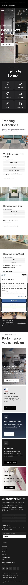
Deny (14, 309)
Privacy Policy (22, 573)
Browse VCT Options (7, 178)
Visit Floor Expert (10, 462)
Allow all (14, 300)
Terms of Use (15, 573)
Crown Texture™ (14, 165)
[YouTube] (14, 568)
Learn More (9, 434)
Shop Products (10, 407)
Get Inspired (9, 487)
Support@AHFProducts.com (8, 562)
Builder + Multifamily (12, 2)
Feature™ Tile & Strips (14, 170)
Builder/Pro (4, 549)
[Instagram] (7, 568)
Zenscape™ (14, 262)
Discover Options (6, 44)
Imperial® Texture (14, 162)
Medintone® (14, 214)
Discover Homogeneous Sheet (9, 226)
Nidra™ (14, 259)
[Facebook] (3, 568)
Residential (3, 2)
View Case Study (22, 323)
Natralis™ (14, 216)
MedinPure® (14, 211)
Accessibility (5, 575)
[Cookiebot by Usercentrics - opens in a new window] (21, 275)
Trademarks (9, 573)
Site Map (4, 573)
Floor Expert (21, 2)
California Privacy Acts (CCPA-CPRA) (9, 577)
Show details (21, 296)
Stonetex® (14, 167)
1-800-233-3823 (6, 557)
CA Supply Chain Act (13, 575)
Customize (13, 304)
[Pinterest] (18, 568)
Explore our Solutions (11, 380)
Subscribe (7, 536)
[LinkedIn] (10, 568)
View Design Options (7, 271)
